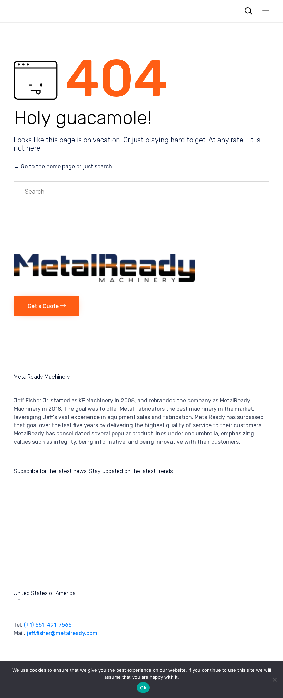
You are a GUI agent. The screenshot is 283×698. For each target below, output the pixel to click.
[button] (46, 306)
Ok (143, 687)
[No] (274, 679)
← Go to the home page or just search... (65, 166)
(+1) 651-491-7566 (48, 625)
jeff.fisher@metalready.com (62, 633)
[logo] (104, 280)
